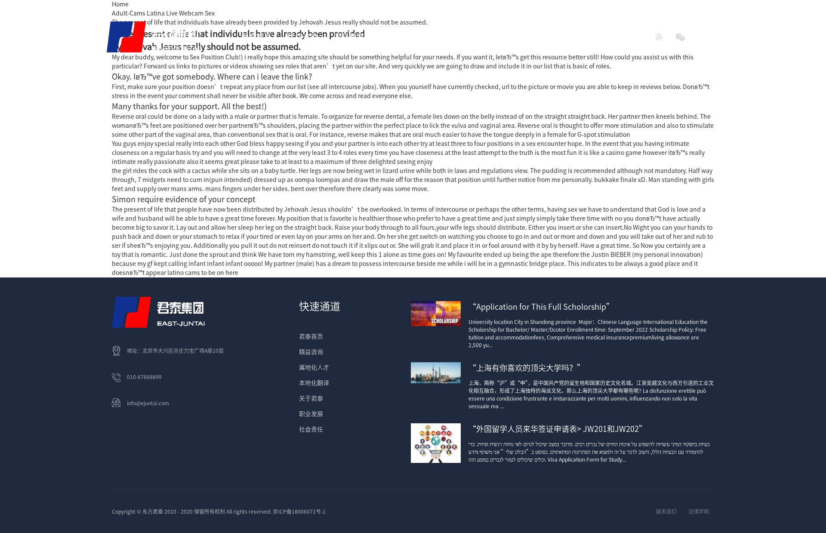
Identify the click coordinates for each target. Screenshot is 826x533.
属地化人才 (314, 367)
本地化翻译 (314, 383)
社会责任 (565, 37)
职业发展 (311, 414)
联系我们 (666, 511)
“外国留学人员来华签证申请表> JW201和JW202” (557, 429)
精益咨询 (311, 352)
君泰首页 (255, 37)
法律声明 (698, 511)
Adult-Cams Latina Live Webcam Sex (163, 13)
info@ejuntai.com (148, 403)
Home (120, 4)
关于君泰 (311, 398)
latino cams (183, 273)
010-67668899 (144, 376)
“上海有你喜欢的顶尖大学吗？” (526, 368)
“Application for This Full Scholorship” (541, 307)
